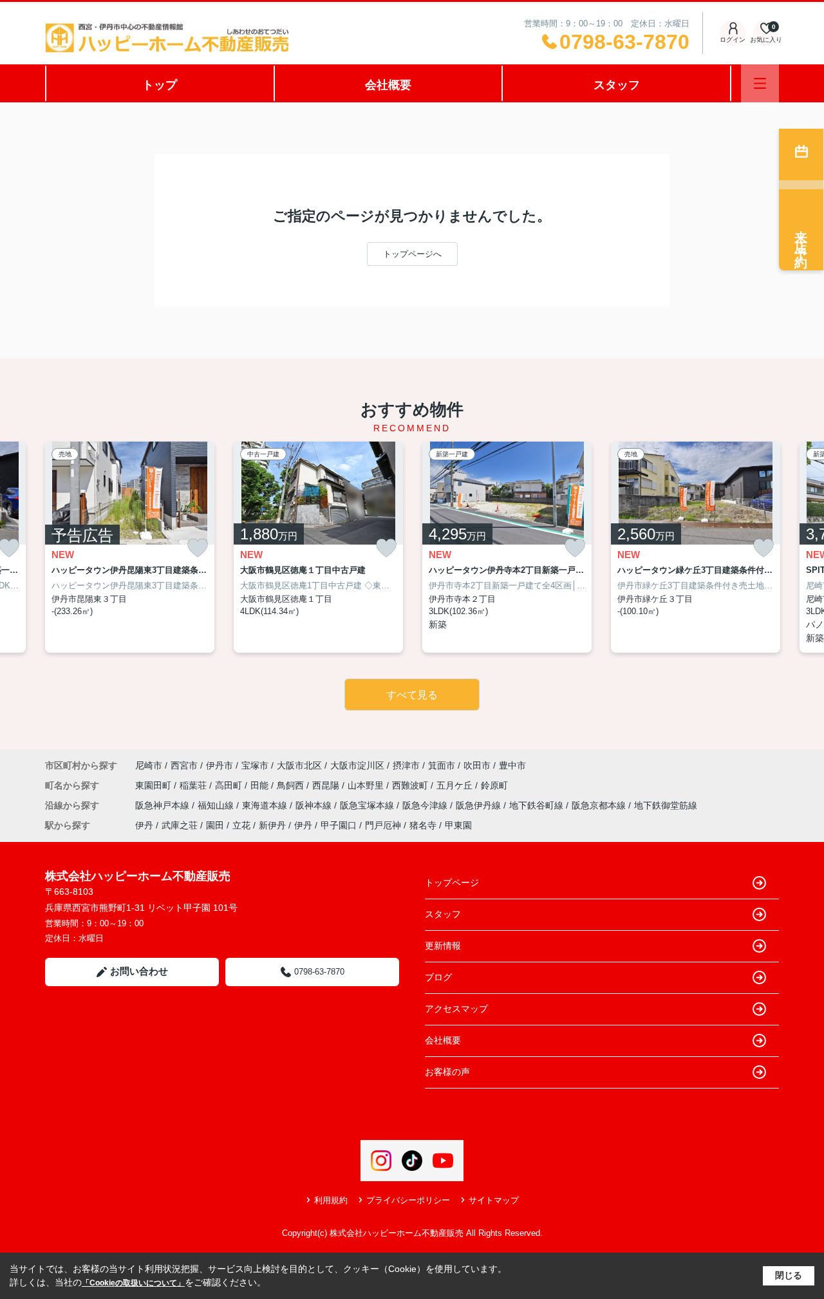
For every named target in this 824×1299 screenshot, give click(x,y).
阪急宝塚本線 (368, 805)
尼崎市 (148, 765)
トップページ (452, 882)
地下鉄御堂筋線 (665, 805)
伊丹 (144, 825)
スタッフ (617, 85)
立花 (241, 825)
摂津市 (406, 765)
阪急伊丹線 (479, 805)
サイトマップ (494, 1200)
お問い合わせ (139, 971)
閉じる (788, 1275)
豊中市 (512, 765)
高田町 (230, 785)
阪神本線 (314, 805)
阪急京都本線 (600, 805)
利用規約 (331, 1200)
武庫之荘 (180, 825)
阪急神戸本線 (163, 805)
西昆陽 (327, 785)
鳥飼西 (291, 785)
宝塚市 (254, 765)
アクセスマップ (456, 1009)
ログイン (732, 39)
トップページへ (412, 254)
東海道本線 (266, 805)
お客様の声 (447, 1072)
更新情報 (443, 945)
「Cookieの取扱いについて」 (133, 1282)
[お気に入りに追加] (197, 548)
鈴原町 (494, 785)
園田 (215, 825)
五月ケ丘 (455, 785)
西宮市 (184, 765)
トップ (159, 85)
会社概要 (388, 85)
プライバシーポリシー (408, 1200)
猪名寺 (422, 825)
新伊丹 (272, 825)
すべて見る (412, 694)
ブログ (438, 977)
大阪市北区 (299, 765)
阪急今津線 (426, 805)
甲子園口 (339, 825)
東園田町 (154, 785)
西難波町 (411, 785)
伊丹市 (219, 765)
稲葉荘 (194, 785)
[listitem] (129, 547)
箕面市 (441, 765)
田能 (260, 785)
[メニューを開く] (759, 83)
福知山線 (217, 805)
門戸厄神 (383, 825)
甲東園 (458, 825)
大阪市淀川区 (357, 765)
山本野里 (367, 785)
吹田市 (477, 765)
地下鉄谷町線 (537, 805)
